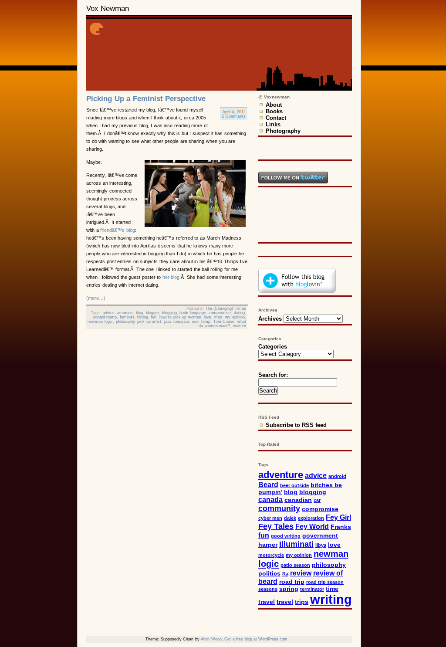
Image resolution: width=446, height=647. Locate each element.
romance (181, 321)
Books (274, 111)
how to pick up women (180, 317)
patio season (295, 565)
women (239, 326)
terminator (312, 589)
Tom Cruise (224, 321)
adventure (280, 474)
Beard (268, 484)
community (279, 508)
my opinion (235, 317)
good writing (286, 536)
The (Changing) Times (225, 308)
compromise (220, 313)
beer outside (294, 485)
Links (273, 124)
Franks (341, 527)
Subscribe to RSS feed (296, 425)
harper (267, 545)
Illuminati (296, 544)
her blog (171, 277)
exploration (311, 518)
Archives (270, 318)
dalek (290, 518)
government (320, 535)
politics (269, 573)
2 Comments (234, 116)
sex (195, 321)
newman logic (100, 321)
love (207, 317)
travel (285, 602)
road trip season (325, 582)
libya (320, 545)
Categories (272, 346)
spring (288, 589)
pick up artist (149, 321)
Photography (283, 131)
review (300, 573)
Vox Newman (107, 8)
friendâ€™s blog (117, 230)
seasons (267, 589)
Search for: (273, 375)
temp (205, 321)
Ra (285, 573)
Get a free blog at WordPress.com (255, 639)
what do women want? (222, 323)
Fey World (312, 526)
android (337, 476)
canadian (298, 500)
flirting (142, 317)
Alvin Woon (211, 639)
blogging (169, 313)
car (317, 500)
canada (270, 499)
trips (301, 602)
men (218, 317)
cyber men (270, 518)
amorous (125, 313)
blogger (152, 313)
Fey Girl (338, 517)
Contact (276, 118)
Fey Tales (276, 526)
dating (239, 313)
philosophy (125, 321)
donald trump (105, 317)
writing (331, 599)
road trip (291, 582)
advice (109, 313)
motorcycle (271, 555)
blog (139, 313)
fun (153, 317)
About (274, 105)
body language (192, 313)
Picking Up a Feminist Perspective (146, 99)
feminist (127, 317)
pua (167, 321)
